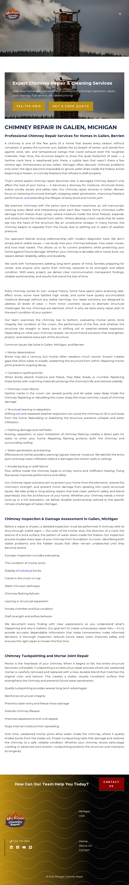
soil (18, 413)
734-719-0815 (28, 106)
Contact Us (111, 784)
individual (25, 570)
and (27, 197)
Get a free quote (71, 106)
